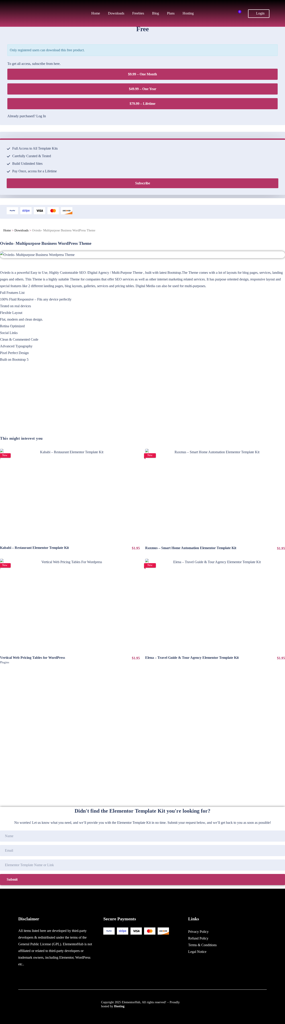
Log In (41, 116)
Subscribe (142, 183)
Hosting (119, 1006)
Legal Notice (197, 952)
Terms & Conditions (202, 945)
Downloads (21, 230)
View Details (70, 495)
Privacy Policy (198, 931)
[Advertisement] (133, 404)
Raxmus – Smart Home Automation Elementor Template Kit (190, 548)
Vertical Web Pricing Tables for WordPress (32, 657)
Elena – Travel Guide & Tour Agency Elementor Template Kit (192, 657)
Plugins (4, 662)
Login (260, 13)
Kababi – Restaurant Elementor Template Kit (34, 548)
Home (7, 230)
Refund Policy (198, 938)
